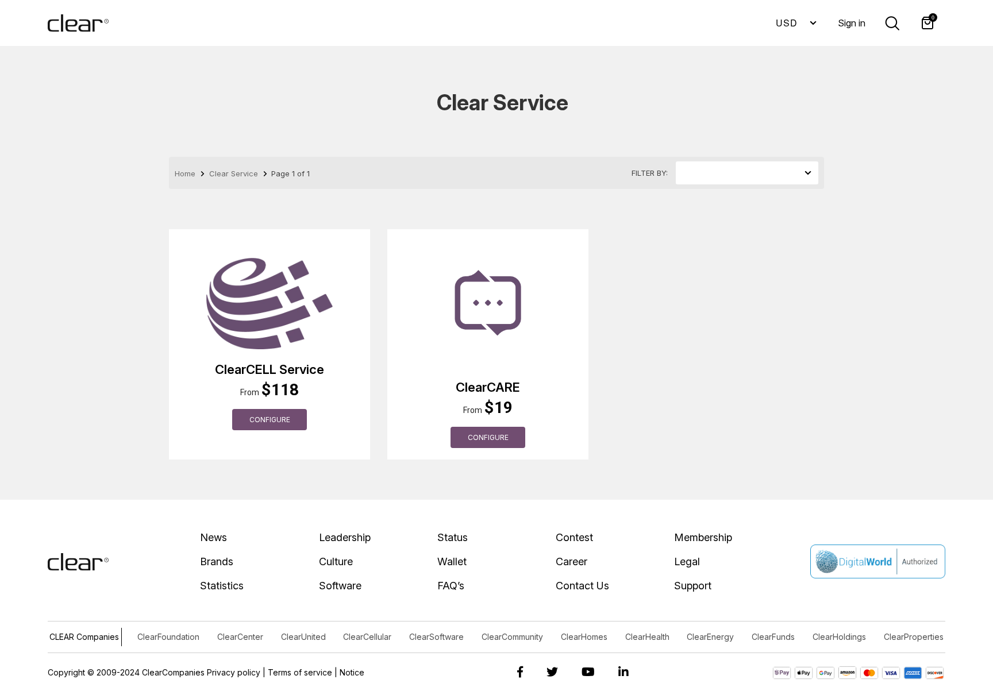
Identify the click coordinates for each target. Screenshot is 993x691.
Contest (574, 537)
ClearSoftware (436, 637)
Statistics (222, 586)
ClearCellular (367, 637)
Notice (352, 672)
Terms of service (300, 672)
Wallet (452, 561)
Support (692, 586)
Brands (216, 561)
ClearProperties (914, 637)
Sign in (851, 23)
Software (340, 586)
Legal (687, 561)
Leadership (345, 537)
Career (571, 561)
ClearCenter (240, 637)
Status (452, 537)
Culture (336, 561)
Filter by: (650, 172)
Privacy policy (233, 672)
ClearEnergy (710, 637)
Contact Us (582, 586)
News (213, 537)
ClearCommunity (512, 637)
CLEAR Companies (84, 637)
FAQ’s (450, 586)
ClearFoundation (168, 637)
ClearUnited (303, 637)
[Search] (892, 22)
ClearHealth (647, 637)
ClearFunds (773, 637)
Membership (703, 537)
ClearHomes (584, 637)
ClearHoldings (839, 637)
